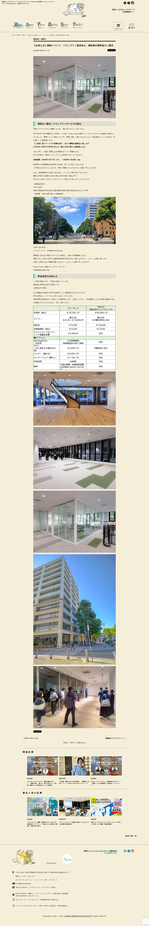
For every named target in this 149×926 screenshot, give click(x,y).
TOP (13, 35)
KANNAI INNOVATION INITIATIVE (78, 916)
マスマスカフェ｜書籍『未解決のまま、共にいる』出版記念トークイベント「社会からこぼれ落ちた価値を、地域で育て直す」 (42, 824)
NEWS (18, 35)
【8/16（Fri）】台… (31, 738)
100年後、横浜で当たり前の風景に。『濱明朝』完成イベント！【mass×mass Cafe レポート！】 (74, 782)
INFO (23, 35)
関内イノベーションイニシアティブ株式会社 (100, 852)
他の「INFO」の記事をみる (75, 742)
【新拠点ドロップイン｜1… (115, 738)
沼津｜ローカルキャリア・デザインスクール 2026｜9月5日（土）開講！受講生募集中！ (106, 823)
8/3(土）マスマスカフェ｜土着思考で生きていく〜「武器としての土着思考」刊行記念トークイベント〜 (106, 783)
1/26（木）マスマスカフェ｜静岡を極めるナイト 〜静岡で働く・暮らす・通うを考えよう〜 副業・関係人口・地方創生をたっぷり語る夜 (41, 783)
